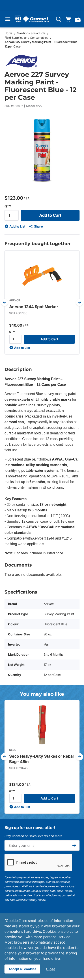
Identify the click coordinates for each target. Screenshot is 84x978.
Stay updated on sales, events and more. (33, 836)
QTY (7, 206)
